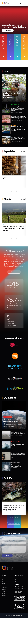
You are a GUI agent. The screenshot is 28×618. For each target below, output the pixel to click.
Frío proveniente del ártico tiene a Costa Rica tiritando (17, 433)
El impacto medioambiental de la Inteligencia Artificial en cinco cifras (18, 454)
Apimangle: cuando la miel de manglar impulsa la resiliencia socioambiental (13, 94)
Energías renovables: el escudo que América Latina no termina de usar (13, 228)
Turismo (14, 125)
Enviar (7, 555)
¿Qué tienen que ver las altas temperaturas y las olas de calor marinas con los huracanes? (18, 465)
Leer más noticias (14, 523)
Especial (6, 177)
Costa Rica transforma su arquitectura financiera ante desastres (18, 138)
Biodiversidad (15, 104)
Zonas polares (16, 441)
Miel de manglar (8, 179)
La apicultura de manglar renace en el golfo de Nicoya (14, 26)
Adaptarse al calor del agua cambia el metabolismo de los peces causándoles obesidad (18, 117)
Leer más (8, 30)
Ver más (23, 151)
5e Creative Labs (17, 615)
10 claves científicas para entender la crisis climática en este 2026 (13, 421)
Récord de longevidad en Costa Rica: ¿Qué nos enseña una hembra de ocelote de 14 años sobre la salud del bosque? (18, 108)
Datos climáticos (7, 416)
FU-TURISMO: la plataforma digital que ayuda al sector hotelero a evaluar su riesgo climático (18, 128)
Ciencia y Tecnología (17, 452)
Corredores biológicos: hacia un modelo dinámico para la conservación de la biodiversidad (13, 508)
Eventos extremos (16, 462)
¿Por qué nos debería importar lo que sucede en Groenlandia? (17, 444)
